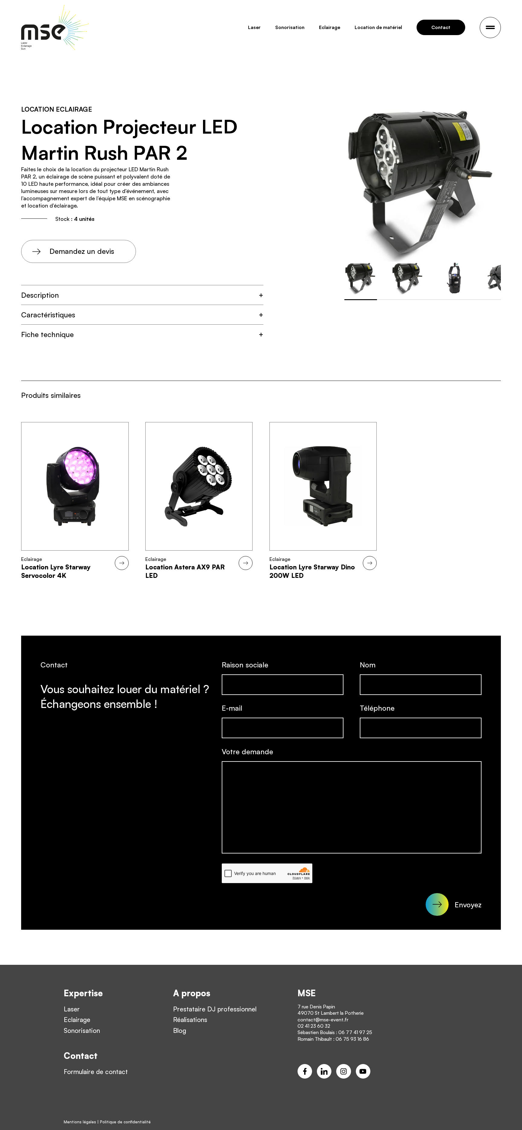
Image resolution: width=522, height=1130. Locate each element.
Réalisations (190, 1020)
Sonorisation (289, 27)
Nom (367, 664)
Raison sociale (245, 664)
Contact (440, 27)
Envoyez (468, 904)
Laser (254, 27)
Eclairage (329, 27)
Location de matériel (378, 27)
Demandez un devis (82, 251)
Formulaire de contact (96, 1072)
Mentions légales (80, 1121)
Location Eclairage (56, 109)
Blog (179, 1030)
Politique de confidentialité (125, 1121)
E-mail (232, 707)
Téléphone (377, 707)
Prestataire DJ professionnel (214, 1009)
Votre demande (247, 751)
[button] (142, 295)
